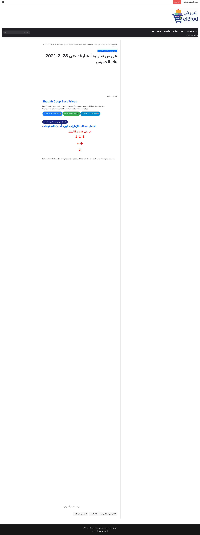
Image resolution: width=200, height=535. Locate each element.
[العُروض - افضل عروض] (184, 16)
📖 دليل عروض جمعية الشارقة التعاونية (55, 122)
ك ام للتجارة (190, 35)
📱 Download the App (71, 113)
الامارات (93, 514)
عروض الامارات (80, 514)
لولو (153, 31)
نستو (182, 31)
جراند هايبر (167, 31)
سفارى (175, 31)
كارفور (159, 31)
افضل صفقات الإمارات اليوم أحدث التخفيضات (69, 126)
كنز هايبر (196, 35)
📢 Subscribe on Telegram (90, 113)
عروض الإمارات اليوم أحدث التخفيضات (99, 44)
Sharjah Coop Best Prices (59, 101)
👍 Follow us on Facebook (52, 113)
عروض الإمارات (192, 31)
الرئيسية (113, 44)
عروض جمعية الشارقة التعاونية (77, 44)
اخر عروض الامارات (108, 514)
